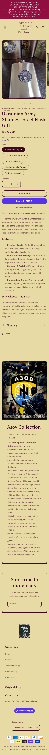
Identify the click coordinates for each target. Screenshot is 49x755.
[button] (5, 27)
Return (8, 660)
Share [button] (7, 334)
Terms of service (41, 749)
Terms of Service (12, 666)
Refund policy (15, 749)
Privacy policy (27, 749)
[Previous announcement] (5, 9)
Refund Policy (11, 672)
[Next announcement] (44, 9)
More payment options (24, 207)
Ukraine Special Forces (16, 167)
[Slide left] (19, 104)
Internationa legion (13, 150)
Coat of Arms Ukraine (15, 155)
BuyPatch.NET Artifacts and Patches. (23, 746)
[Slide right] (30, 104)
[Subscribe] (38, 604)
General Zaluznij (12, 161)
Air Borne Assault (13, 173)
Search (8, 654)
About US (9, 677)
